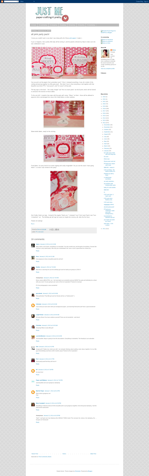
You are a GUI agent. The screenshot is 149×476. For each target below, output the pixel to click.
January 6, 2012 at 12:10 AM (48, 244)
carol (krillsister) (41, 336)
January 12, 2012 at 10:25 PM (52, 415)
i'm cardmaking (43, 25)
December (107, 125)
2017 (104, 111)
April (105, 143)
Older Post (93, 454)
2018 (104, 108)
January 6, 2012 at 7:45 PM (55, 380)
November (107, 127)
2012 (104, 122)
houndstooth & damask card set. (109, 216)
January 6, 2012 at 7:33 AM (48, 267)
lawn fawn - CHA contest (108, 224)
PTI (37, 231)
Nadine (38, 267)
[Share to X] (54, 229)
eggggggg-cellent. (109, 204)
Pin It (32, 224)
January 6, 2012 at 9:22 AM (49, 304)
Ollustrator (77, 471)
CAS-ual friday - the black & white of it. (109, 170)
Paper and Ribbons (41, 380)
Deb (37, 346)
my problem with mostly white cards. (110, 184)
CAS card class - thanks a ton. (108, 199)
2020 (104, 104)
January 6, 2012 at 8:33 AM (50, 293)
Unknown (38, 304)
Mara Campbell (40, 403)
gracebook (39, 293)
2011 (104, 228)
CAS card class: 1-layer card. (109, 195)
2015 (104, 115)
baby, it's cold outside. (110, 187)
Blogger (90, 471)
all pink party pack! (109, 207)
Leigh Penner (40, 314)
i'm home (33, 25)
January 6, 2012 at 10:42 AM (54, 336)
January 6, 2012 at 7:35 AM (51, 278)
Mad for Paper (40, 391)
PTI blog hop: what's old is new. (109, 164)
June (105, 139)
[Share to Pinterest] (58, 229)
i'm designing (53, 25)
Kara (37, 256)
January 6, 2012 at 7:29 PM (45, 369)
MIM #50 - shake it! (109, 167)
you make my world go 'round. (109, 220)
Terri (37, 359)
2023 (104, 96)
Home (64, 454)
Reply (37, 251)
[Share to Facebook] (56, 229)
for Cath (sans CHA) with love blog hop (109, 153)
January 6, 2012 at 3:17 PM (46, 359)
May (105, 141)
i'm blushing (81, 25)
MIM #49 (106, 190)
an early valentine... (109, 181)
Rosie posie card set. (109, 161)
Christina (38, 325)
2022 (104, 99)
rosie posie (40, 231)
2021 (104, 101)
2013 (104, 120)
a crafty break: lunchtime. (108, 178)
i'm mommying (91, 25)
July (105, 136)
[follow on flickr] (105, 43)
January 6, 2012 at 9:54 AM (51, 314)
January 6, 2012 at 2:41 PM (46, 346)
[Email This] (50, 229)
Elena (38, 229)
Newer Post (35, 454)
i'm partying (63, 25)
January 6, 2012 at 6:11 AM (46, 256)
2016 (104, 113)
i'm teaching (72, 25)
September (107, 132)
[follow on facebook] (107, 39)
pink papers (72, 38)
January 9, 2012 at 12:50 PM (53, 403)
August (106, 134)
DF (37, 369)
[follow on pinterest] (107, 41)
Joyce (38, 244)
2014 (104, 118)
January (106, 150)
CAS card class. (108, 202)
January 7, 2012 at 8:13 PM (52, 391)
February (106, 148)
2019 (104, 106)
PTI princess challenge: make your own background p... (109, 211)
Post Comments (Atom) (45, 456)
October (106, 129)
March (106, 146)
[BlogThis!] (52, 229)
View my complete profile (108, 68)
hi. (104, 192)
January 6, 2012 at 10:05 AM (50, 325)
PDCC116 (106, 159)
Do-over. (106, 156)
